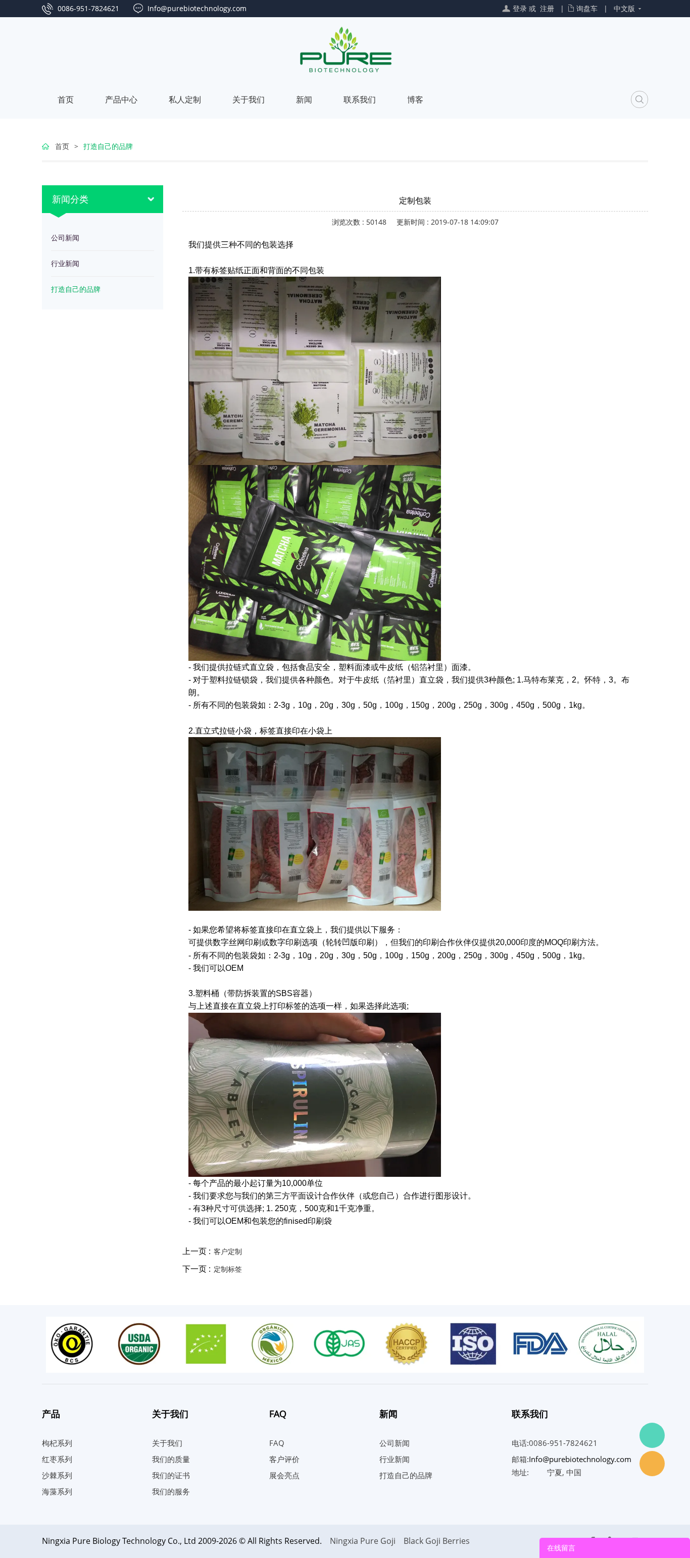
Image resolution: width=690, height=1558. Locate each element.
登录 (520, 8)
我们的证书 (171, 1475)
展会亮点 (284, 1475)
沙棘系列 (57, 1475)
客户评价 (284, 1459)
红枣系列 (57, 1459)
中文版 (624, 8)
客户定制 (228, 1251)
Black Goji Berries (437, 1540)
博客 (415, 99)
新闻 (304, 99)
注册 (547, 8)
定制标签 (228, 1269)
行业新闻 (65, 263)
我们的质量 (171, 1459)
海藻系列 (57, 1491)
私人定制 (185, 99)
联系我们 (359, 99)
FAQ (276, 1443)
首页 (66, 99)
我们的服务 (171, 1491)
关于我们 (248, 99)
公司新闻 (65, 237)
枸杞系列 (57, 1443)
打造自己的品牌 (108, 146)
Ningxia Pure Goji (363, 1540)
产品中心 (121, 99)
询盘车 (587, 8)
